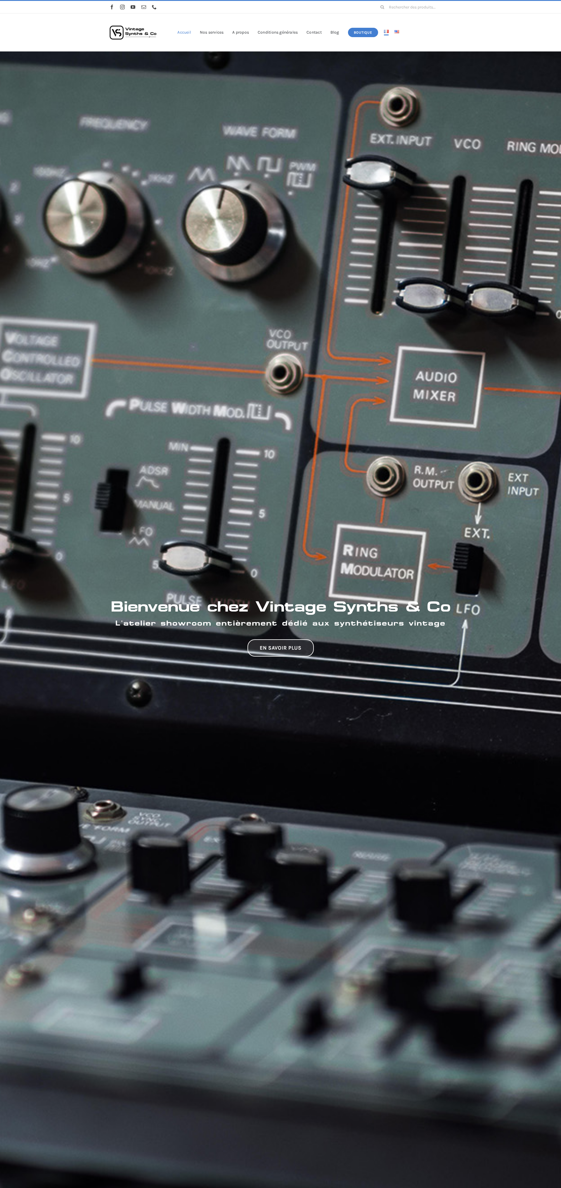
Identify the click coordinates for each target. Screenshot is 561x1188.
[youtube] (133, 7)
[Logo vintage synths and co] (133, 21)
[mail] (143, 7)
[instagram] (122, 7)
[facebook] (112, 7)
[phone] (154, 7)
